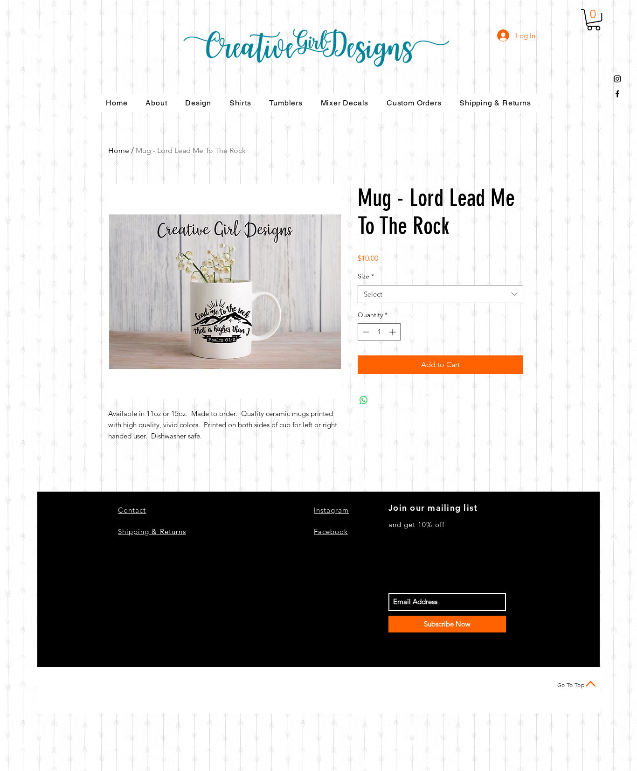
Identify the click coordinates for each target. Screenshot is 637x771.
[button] (593, 19)
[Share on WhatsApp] (363, 400)
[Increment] (393, 332)
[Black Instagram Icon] (617, 78)
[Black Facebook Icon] (617, 93)
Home (118, 150)
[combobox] (440, 294)
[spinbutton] (379, 332)
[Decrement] (365, 332)
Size (366, 276)
